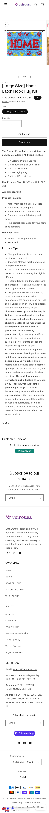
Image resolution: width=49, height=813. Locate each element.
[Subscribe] (40, 497)
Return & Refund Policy (16, 633)
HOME (8, 570)
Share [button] (8, 423)
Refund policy (17, 803)
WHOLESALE (12, 596)
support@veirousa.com (25, 669)
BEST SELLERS (13, 583)
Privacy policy (40, 798)
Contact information (32, 803)
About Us (9, 614)
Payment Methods (13, 653)
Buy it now (24, 142)
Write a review (24, 451)
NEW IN (9, 577)
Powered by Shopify (24, 798)
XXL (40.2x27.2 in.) (15, 112)
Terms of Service (13, 646)
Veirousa (12, 798)
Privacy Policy (12, 627)
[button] (6, 4)
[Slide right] (31, 77)
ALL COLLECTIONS (15, 590)
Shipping (5, 101)
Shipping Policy (12, 640)
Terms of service (33, 807)
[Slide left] (18, 77)
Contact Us (10, 620)
